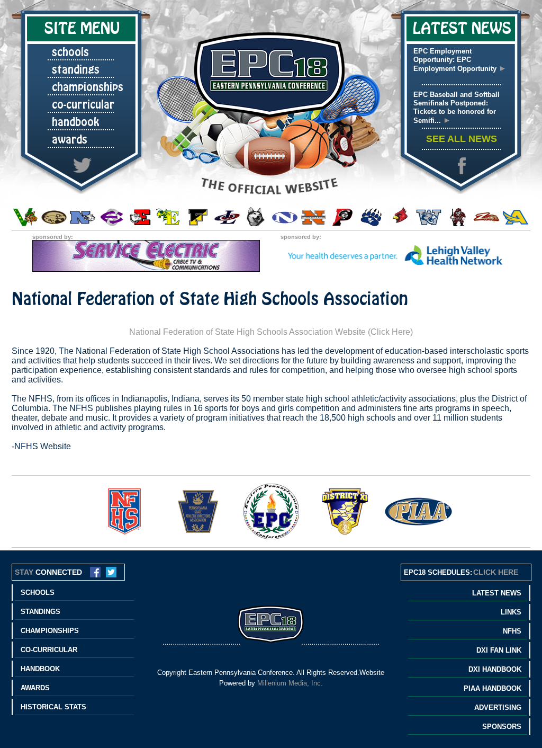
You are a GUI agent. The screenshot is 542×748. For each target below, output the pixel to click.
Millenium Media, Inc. (290, 683)
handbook (76, 122)
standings (76, 70)
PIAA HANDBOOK (492, 688)
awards (69, 140)
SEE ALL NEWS (461, 139)
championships (87, 87)
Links (511, 612)
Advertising (497, 707)
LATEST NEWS (496, 593)
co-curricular (83, 105)
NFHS (512, 631)
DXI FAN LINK (498, 650)
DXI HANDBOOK (494, 669)
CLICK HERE (495, 572)
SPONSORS (501, 727)
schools (70, 52)
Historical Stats (53, 707)
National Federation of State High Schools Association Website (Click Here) (271, 331)
